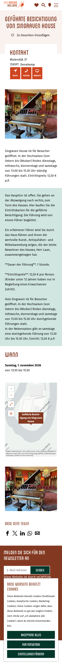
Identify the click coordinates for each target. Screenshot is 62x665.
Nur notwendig (31, 644)
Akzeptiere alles (31, 635)
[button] (31, 420)
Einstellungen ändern (31, 654)
